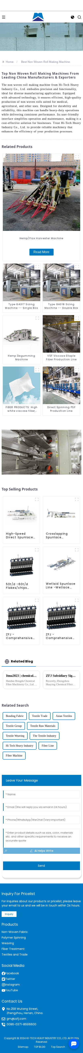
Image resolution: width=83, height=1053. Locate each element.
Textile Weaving (15, 735)
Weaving (8, 943)
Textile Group (14, 725)
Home (9, 61)
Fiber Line (48, 745)
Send (41, 866)
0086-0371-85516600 (21, 1024)
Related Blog (22, 661)
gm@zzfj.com (16, 1019)
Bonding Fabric (15, 716)
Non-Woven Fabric (15, 932)
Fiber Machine (14, 755)
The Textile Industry (44, 735)
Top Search (58, 1047)
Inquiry (9, 914)
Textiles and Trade (15, 954)
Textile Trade (39, 716)
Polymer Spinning (14, 938)
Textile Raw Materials (42, 725)
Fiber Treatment (13, 949)
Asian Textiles (64, 716)
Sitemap (23, 1047)
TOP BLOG (39, 1047)
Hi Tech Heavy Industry (19, 745)
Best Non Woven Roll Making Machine (45, 61)
